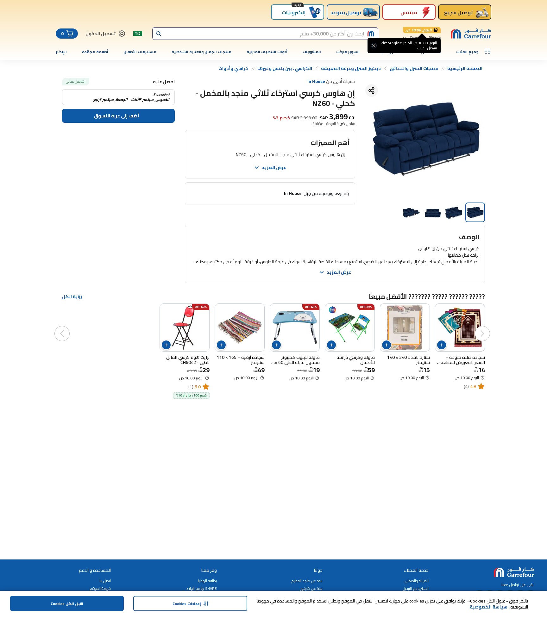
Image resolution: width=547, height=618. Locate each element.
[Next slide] (68, 327)
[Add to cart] (442, 345)
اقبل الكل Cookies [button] (67, 603)
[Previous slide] (488, 327)
